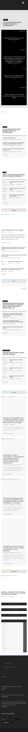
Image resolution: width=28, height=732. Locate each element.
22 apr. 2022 (11, 370)
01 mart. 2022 (4, 257)
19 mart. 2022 (5, 309)
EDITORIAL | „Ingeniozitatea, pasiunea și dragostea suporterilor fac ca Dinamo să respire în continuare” (13, 593)
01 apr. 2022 (3, 251)
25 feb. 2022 (10, 263)
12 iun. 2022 (14, 65)
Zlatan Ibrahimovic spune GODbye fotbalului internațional (12, 24)
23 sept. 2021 (5, 504)
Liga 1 (3, 640)
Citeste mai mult (6, 242)
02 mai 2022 (11, 197)
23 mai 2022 (5, 145)
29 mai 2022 (14, 99)
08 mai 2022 (11, 191)
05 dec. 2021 (5, 317)
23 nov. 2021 (5, 464)
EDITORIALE (4, 629)
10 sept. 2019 (5, 552)
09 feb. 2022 (3, 271)
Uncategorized (5, 648)
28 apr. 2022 (11, 362)
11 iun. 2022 (14, 79)
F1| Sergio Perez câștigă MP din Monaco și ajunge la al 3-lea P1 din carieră (14, 96)
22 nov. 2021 (5, 323)
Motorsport (22, 87)
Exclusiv (3, 631)
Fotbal (5, 19)
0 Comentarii (18, 27)
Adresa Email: (4, 719)
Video (3, 651)
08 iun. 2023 (5, 27)
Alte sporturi (22, 31)
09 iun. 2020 (3, 596)
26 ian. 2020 (5, 329)
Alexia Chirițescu (11, 177)
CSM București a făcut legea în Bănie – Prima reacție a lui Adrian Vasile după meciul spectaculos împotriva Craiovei (13, 248)
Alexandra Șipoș (12, 27)
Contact (3, 676)
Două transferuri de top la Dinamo (12, 230)
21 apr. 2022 (11, 378)
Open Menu (23, 2)
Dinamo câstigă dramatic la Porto (15, 261)
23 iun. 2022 (14, 41)
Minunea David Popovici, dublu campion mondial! (12, 695)
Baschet (5, 301)
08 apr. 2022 (3, 232)
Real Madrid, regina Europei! (9, 137)
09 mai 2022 (11, 184)
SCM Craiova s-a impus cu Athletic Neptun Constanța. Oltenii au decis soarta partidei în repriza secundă (13, 314)
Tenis (24, 68)
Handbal (4, 637)
